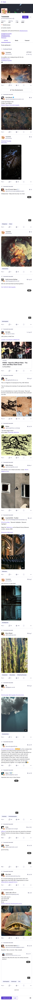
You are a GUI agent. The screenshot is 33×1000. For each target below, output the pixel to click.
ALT (30, 81)
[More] (31, 85)
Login (15, 998)
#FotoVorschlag (5, 522)
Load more (16, 989)
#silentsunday (4, 695)
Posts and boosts (5, 45)
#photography (12, 287)
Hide (29, 65)
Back (4, 2)
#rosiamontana (20, 695)
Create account (6, 998)
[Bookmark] (24, 85)
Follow (25, 17)
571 (10, 22)
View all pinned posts (17, 90)
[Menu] (30, 17)
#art (2, 287)
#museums (4, 532)
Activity (6, 40)
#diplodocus (9, 527)
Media (16, 40)
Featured (27, 40)
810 (2, 22)
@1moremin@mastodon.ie (7, 18)
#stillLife (6, 287)
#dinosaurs (10, 532)
